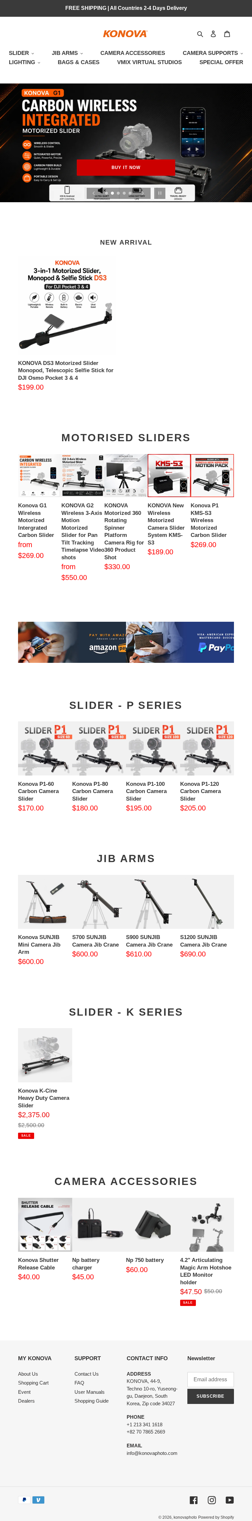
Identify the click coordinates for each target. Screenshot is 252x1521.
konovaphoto (185, 1517)
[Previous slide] (94, 193)
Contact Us (86, 1374)
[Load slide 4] (125, 194)
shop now (126, 167)
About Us (28, 1374)
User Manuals (89, 1392)
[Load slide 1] (107, 194)
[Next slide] (143, 193)
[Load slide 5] (131, 194)
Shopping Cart (33, 1383)
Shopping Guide (91, 1401)
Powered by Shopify (216, 1517)
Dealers (26, 1401)
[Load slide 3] (119, 194)
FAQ (79, 1383)
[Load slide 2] (113, 194)
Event (24, 1392)
